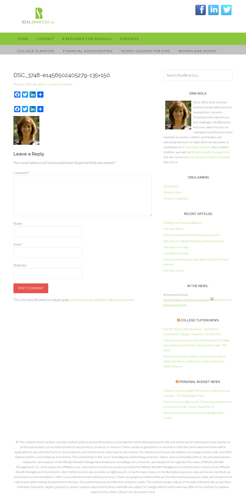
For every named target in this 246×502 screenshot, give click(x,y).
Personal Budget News (199, 382)
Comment (21, 173)
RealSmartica (44, 17)
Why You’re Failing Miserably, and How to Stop (193, 241)
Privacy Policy (172, 192)
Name (17, 223)
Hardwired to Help (175, 247)
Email (17, 244)
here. (152, 492)
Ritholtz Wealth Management (210, 152)
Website (20, 265)
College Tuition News (200, 320)
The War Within (173, 228)
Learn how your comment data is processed (102, 300)
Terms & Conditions (176, 198)
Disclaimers (171, 186)
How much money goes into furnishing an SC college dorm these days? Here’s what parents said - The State (196, 345)
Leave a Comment (60, 84)
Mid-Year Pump (173, 270)
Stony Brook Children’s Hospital (209, 157)
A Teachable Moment (196, 147)
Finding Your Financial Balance (182, 222)
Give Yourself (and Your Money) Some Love (191, 235)
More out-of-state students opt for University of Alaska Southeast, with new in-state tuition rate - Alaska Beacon (194, 361)
